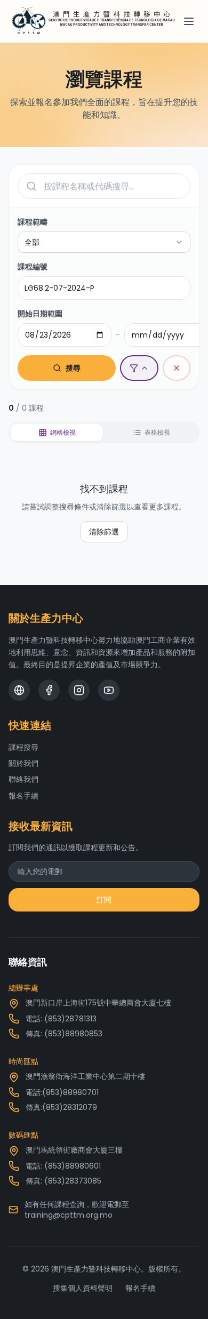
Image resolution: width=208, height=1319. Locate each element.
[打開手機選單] (188, 21)
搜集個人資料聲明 (83, 1288)
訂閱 (104, 899)
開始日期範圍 (40, 313)
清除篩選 (104, 531)
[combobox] (104, 242)
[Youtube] (108, 690)
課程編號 (32, 266)
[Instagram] (79, 690)
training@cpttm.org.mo (69, 1215)
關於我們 (23, 763)
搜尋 (73, 368)
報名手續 (23, 795)
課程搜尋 (23, 747)
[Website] (19, 690)
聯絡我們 (23, 779)
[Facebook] (49, 690)
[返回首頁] (93, 21)
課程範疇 (32, 222)
